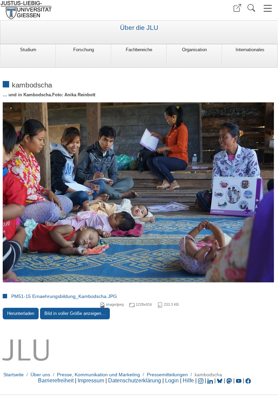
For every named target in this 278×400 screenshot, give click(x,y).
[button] (237, 8)
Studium (28, 49)
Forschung (83, 49)
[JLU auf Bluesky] (220, 380)
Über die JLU (139, 28)
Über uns (40, 374)
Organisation (194, 49)
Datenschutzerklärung (134, 380)
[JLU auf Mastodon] (229, 380)
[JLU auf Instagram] (201, 380)
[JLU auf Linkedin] (210, 380)
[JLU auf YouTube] (238, 380)
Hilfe (188, 380)
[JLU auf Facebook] (248, 380)
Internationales (250, 49)
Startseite (13, 374)
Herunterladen (20, 313)
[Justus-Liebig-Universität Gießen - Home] (68, 10)
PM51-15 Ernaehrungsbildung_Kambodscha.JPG (64, 296)
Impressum (91, 380)
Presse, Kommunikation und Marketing (98, 374)
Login (172, 380)
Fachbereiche (139, 49)
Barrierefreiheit (56, 380)
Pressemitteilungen (167, 374)
